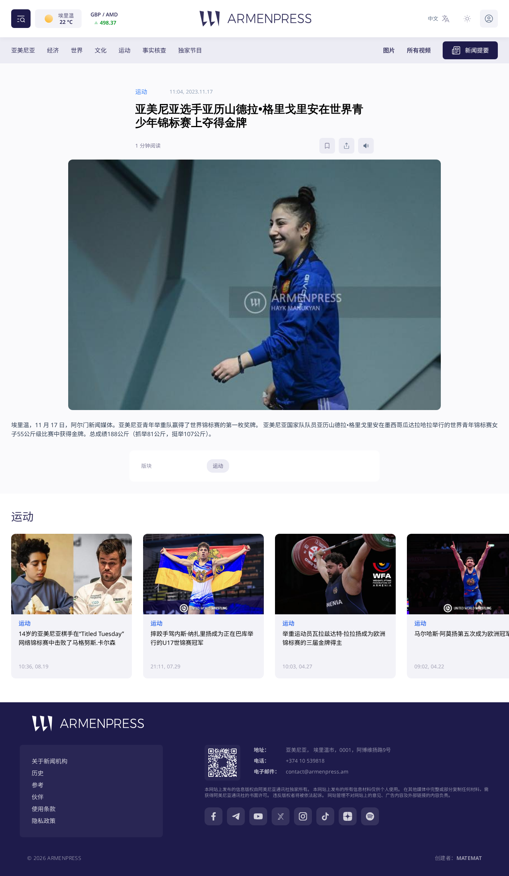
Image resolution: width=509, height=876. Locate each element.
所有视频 (419, 50)
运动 (124, 50)
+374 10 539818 (305, 760)
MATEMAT (469, 857)
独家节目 (190, 50)
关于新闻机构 (49, 761)
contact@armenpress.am (317, 771)
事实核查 (154, 50)
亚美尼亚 (23, 50)
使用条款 (44, 809)
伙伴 (38, 797)
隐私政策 (44, 821)
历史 (38, 773)
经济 (53, 50)
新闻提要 (477, 50)
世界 (77, 50)
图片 (389, 50)
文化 (101, 50)
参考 (38, 785)
